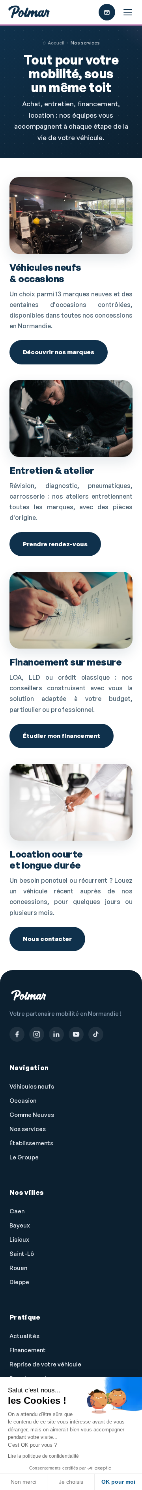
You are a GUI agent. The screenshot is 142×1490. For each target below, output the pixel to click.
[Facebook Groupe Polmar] (16, 1034)
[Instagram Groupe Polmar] (36, 1034)
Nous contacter (47, 939)
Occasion (22, 1100)
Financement (27, 1350)
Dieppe (19, 1282)
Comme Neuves (31, 1114)
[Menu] (128, 12)
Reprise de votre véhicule (45, 1364)
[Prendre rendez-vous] (107, 12)
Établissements (31, 1143)
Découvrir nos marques (58, 352)
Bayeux (19, 1225)
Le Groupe (24, 1157)
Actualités (24, 1336)
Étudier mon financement (61, 735)
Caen (16, 1211)
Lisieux (19, 1239)
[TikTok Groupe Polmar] (95, 1034)
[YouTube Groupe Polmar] (76, 1034)
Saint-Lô (21, 1253)
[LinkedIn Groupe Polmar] (56, 1034)
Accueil (56, 43)
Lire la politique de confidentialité (43, 1456)
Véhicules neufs (31, 1086)
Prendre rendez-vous (55, 544)
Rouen (18, 1268)
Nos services (27, 1129)
